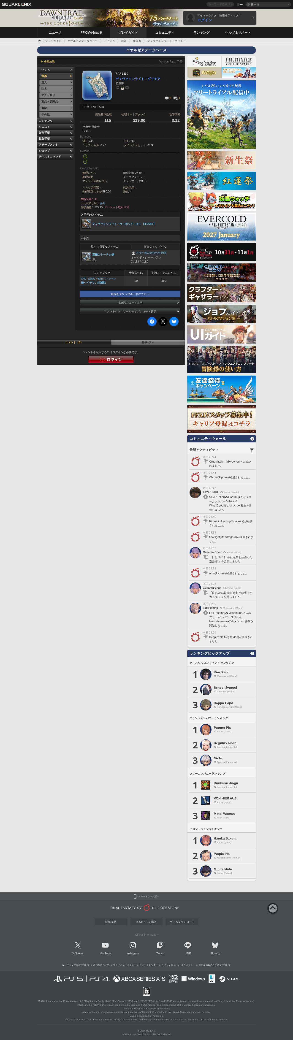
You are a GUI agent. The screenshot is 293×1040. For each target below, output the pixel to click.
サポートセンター (149, 965)
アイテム (44, 70)
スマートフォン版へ (148, 896)
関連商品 (110, 922)
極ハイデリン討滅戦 (93, 282)
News (79, 953)
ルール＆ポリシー (186, 965)
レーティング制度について (76, 965)
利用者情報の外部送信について (215, 965)
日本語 (255, 4)
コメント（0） (74, 342)
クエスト (44, 126)
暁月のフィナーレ (107, 278)
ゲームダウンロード (182, 922)
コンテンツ (46, 120)
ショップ (44, 150)
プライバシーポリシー (124, 965)
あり (103, 203)
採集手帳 (44, 138)
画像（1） (148, 342)
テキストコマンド (50, 156)
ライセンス (167, 965)
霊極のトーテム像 (103, 254)
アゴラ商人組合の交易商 (151, 253)
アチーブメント (48, 144)
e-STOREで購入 (146, 922)
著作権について (101, 965)
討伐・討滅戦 (88, 278)
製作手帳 (44, 132)
